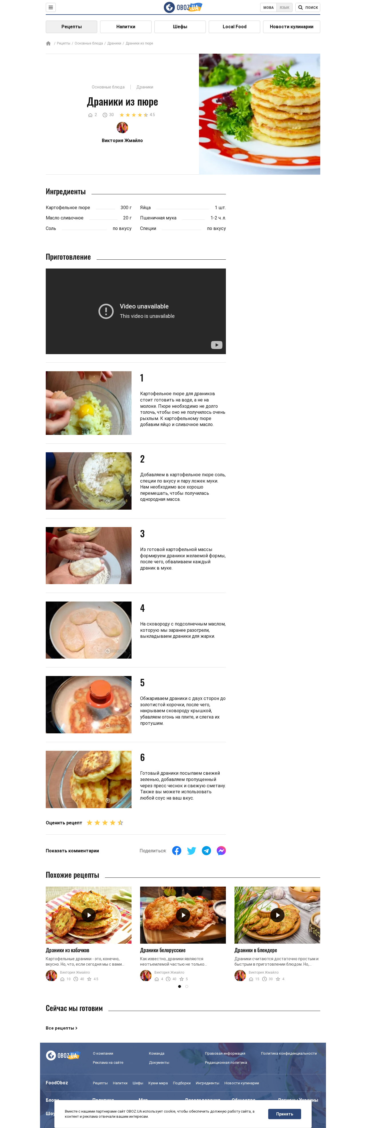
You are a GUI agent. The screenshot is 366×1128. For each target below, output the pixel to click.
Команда (156, 1053)
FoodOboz (57, 1082)
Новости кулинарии (291, 26)
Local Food (234, 26)
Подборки (182, 1083)
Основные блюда (89, 43)
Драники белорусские (163, 950)
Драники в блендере (255, 950)
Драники (114, 43)
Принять (284, 1114)
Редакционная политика (226, 1062)
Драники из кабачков (67, 950)
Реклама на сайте (108, 1062)
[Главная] (48, 44)
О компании (103, 1053)
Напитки (125, 26)
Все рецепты (60, 1028)
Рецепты (71, 26)
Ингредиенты (207, 1083)
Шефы (180, 26)
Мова (268, 8)
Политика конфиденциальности (289, 1053)
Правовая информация (225, 1053)
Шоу (50, 1113)
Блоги (52, 1100)
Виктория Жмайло (75, 972)
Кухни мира (158, 1083)
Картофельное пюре (68, 207)
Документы (159, 1062)
